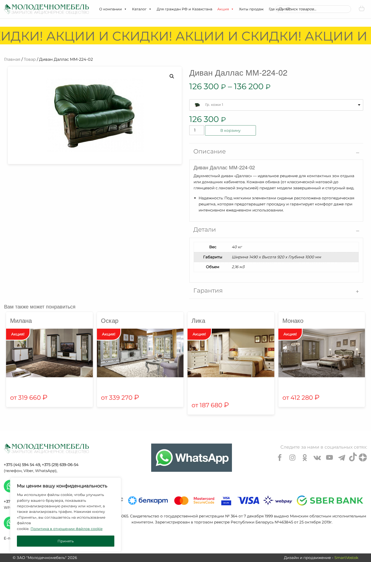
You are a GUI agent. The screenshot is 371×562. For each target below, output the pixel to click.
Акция (223, 9)
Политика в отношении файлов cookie (66, 528)
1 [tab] (227, 379)
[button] (125, 9)
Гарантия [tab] (208, 290)
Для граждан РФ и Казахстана (184, 9)
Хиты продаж (251, 9)
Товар (30, 59)
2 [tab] (234, 379)
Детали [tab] (204, 229)
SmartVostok (346, 557)
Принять (66, 541)
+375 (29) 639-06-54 (60, 464)
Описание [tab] (209, 151)
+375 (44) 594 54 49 (22, 464)
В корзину (230, 130)
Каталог (139, 9)
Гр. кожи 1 (214, 104)
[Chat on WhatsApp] (191, 458)
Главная (12, 59)
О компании (110, 9)
